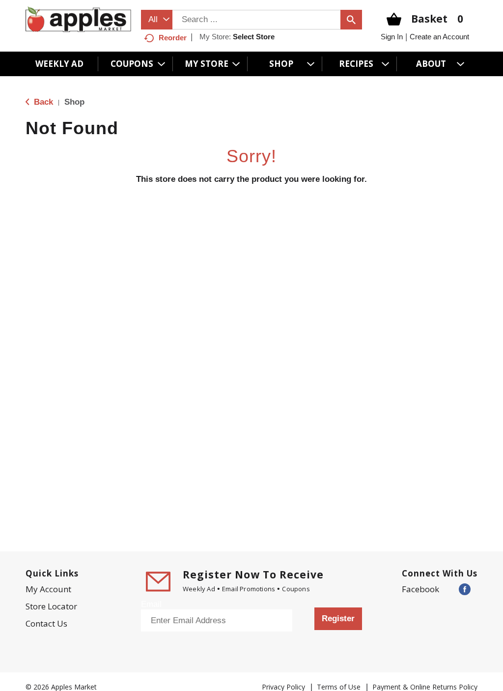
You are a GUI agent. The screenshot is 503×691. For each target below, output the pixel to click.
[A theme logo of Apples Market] (78, 18)
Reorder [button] (173, 37)
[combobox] (156, 19)
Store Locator (51, 606)
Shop (74, 102)
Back (42, 102)
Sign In (392, 36)
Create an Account (439, 36)
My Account (48, 589)
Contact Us (46, 623)
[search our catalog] (351, 19)
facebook (420, 589)
